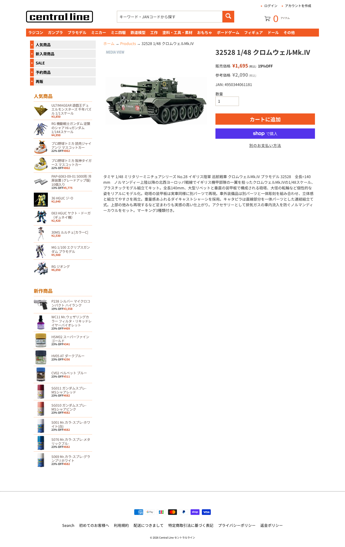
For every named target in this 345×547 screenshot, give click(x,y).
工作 (154, 32)
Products (128, 43)
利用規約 (121, 525)
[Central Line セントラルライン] (59, 16)
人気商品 (43, 44)
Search (68, 525)
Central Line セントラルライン (177, 537)
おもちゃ (204, 32)
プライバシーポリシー (237, 525)
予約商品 (43, 72)
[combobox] (169, 16)
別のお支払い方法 (265, 145)
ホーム (109, 43)
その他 (289, 32)
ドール (273, 32)
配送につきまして (149, 525)
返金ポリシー (271, 525)
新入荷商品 (45, 53)
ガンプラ (55, 32)
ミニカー (98, 32)
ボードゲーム (228, 32)
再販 (39, 81)
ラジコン (35, 32)
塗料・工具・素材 (177, 32)
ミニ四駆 (118, 32)
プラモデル (77, 32)
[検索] (228, 16)
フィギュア (253, 32)
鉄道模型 (138, 32)
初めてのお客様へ (94, 525)
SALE (40, 63)
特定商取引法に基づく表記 (190, 525)
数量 (219, 94)
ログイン (270, 5)
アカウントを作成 (298, 5)
